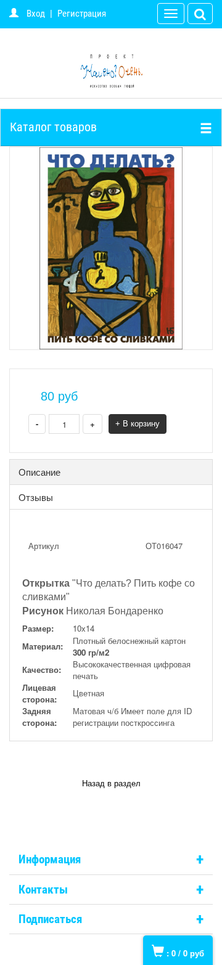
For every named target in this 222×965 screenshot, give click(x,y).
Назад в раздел (111, 783)
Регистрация (81, 13)
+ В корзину (137, 423)
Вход (36, 13)
